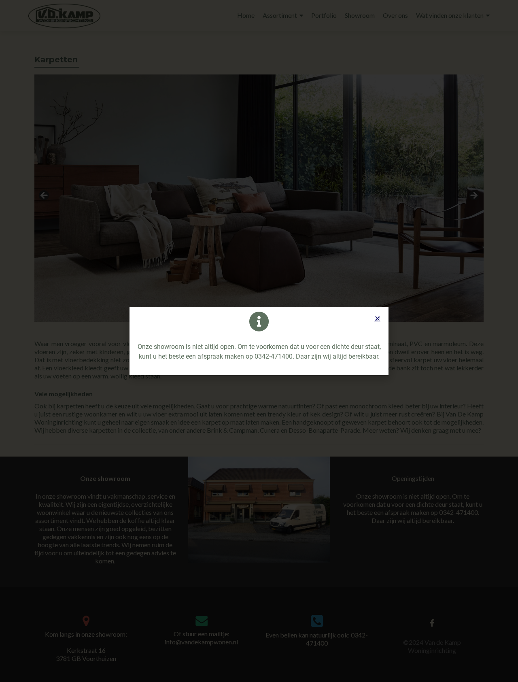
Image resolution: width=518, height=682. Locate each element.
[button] (377, 318)
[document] (259, 341)
